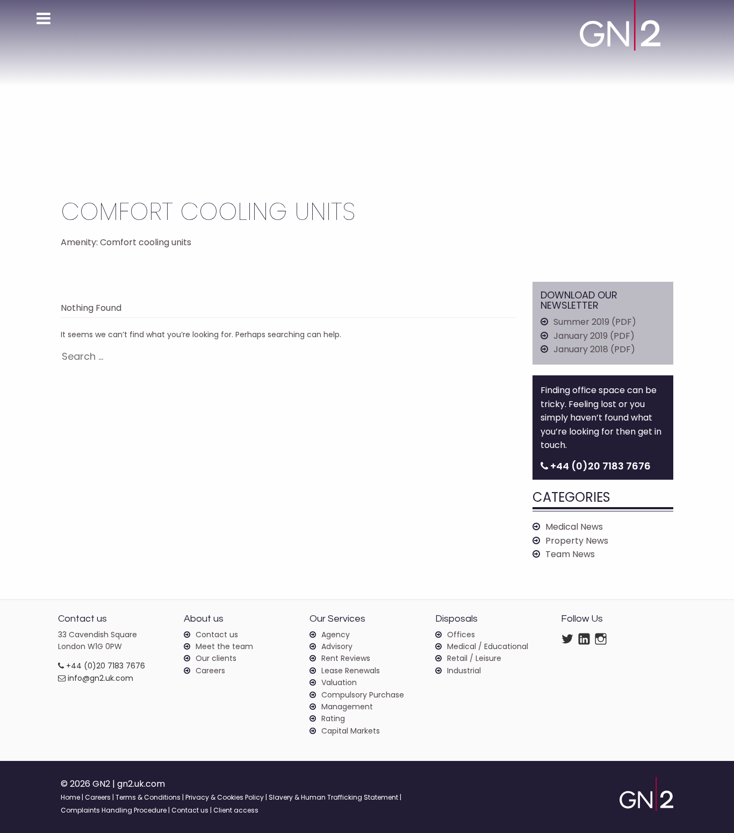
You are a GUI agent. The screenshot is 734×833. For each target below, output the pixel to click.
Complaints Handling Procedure (114, 810)
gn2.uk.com (141, 784)
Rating (333, 718)
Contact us (217, 634)
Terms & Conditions (148, 797)
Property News (576, 541)
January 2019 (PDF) (594, 336)
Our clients (216, 658)
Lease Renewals (350, 670)
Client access (235, 810)
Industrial (464, 670)
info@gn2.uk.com (99, 678)
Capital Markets (350, 730)
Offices (461, 634)
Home (70, 797)
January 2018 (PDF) (594, 349)
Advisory (336, 646)
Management (347, 706)
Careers (210, 670)
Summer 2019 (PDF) (594, 322)
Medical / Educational (487, 646)
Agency (335, 634)
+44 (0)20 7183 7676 (104, 665)
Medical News (574, 527)
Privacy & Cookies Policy (224, 797)
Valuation (339, 682)
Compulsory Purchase (362, 694)
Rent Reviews (345, 658)
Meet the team (224, 646)
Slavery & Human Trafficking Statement (333, 797)
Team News (570, 554)
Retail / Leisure (474, 658)
